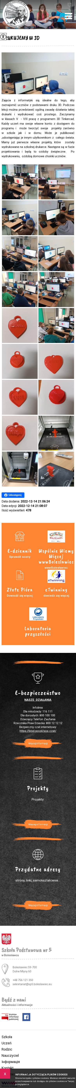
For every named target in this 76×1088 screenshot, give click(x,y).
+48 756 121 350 (70, 4)
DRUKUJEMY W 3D (21, 38)
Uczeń (6, 1043)
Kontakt (7, 1068)
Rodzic (7, 1049)
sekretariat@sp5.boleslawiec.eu (60, 4)
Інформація (11, 1062)
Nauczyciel (10, 1055)
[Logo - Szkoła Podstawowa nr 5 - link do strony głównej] (16, 14)
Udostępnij (15, 495)
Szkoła (7, 1037)
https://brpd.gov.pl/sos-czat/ (38, 731)
